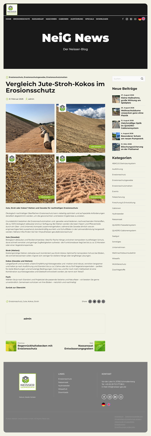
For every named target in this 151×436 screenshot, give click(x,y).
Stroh (36, 301)
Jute (25, 301)
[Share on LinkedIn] (99, 301)
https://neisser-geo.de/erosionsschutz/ (55, 232)
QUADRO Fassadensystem (124, 225)
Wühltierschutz (119, 264)
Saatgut (115, 236)
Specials (89, 19)
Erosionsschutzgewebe (34, 77)
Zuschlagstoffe (118, 270)
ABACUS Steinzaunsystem (124, 163)
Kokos (30, 301)
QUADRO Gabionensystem (124, 230)
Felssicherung (118, 197)
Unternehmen (118, 247)
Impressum (119, 417)
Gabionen (63, 19)
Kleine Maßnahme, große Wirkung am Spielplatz (131, 100)
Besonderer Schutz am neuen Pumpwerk (132, 137)
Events (115, 191)
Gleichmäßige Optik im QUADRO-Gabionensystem (131, 125)
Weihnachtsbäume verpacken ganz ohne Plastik (132, 113)
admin (31, 99)
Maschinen (51, 19)
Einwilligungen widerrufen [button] (125, 427)
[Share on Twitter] (94, 301)
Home (8, 19)
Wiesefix (116, 258)
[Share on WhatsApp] (103, 301)
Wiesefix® (62, 389)
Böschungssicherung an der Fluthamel (132, 148)
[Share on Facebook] (90, 301)
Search (142, 79)
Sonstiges (116, 242)
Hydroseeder (118, 214)
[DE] (103, 404)
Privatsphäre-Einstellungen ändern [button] (128, 419)
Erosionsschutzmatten (56, 77)
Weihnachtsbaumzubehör (124, 253)
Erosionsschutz (21, 19)
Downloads (102, 19)
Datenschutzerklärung (134, 417)
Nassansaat (38, 19)
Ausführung (77, 19)
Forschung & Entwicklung (123, 203)
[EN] (109, 404)
